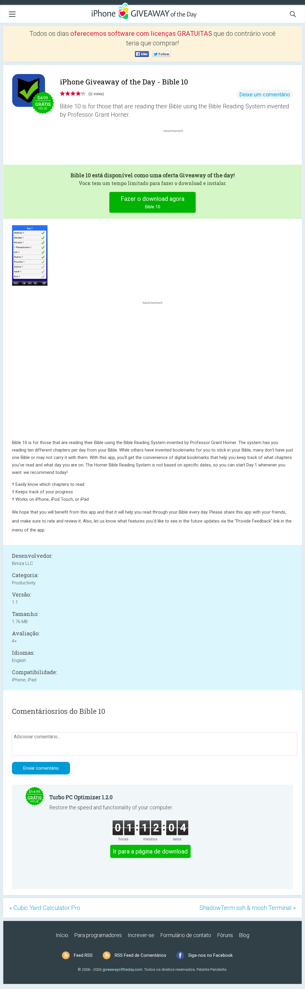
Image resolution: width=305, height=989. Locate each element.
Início (62, 935)
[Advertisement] (176, 148)
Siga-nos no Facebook (210, 955)
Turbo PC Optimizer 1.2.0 (81, 797)
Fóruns (225, 935)
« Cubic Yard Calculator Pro (44, 907)
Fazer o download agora (152, 202)
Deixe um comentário (264, 94)
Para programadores (98, 935)
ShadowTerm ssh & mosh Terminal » (248, 907)
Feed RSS (83, 955)
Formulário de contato (185, 935)
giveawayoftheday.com (122, 969)
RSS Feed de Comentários (140, 955)
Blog (244, 935)
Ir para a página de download (150, 851)
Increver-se (141, 935)
